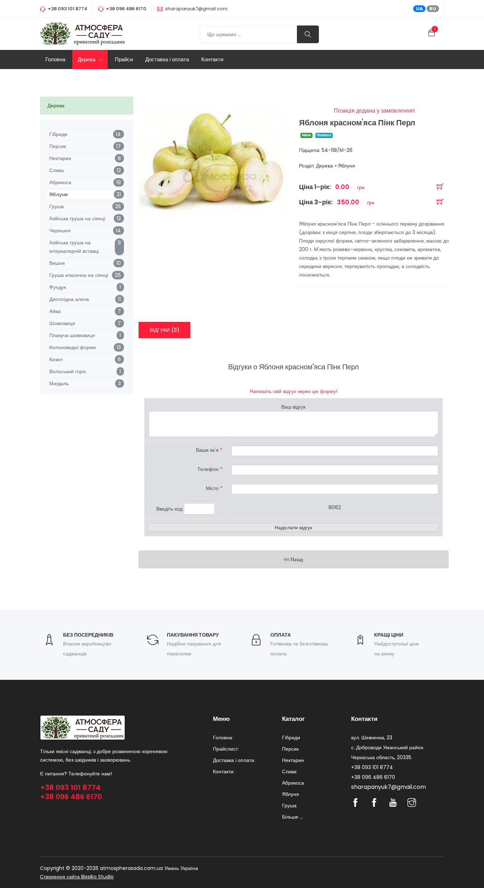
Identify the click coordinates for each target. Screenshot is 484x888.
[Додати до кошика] (440, 187)
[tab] (86, 105)
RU (432, 8)
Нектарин (60, 158)
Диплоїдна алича (69, 299)
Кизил (56, 359)
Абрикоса (60, 182)
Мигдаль (59, 383)
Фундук (57, 287)
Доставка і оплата (167, 59)
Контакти (212, 59)
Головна (55, 59)
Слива (56, 170)
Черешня (60, 230)
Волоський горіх (67, 371)
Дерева (87, 59)
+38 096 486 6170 (71, 797)
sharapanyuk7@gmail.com (196, 8)
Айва (55, 311)
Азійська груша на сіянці (77, 218)
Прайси (124, 59)
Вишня (57, 263)
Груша (56, 206)
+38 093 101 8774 (70, 787)
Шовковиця (62, 323)
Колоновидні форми (72, 347)
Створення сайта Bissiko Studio (77, 876)
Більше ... (292, 816)
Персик (57, 146)
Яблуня (58, 194)
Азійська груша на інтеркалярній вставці (74, 247)
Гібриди (58, 134)
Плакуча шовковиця (72, 335)
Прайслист (225, 748)
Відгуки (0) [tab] (164, 330)
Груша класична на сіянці (78, 275)
